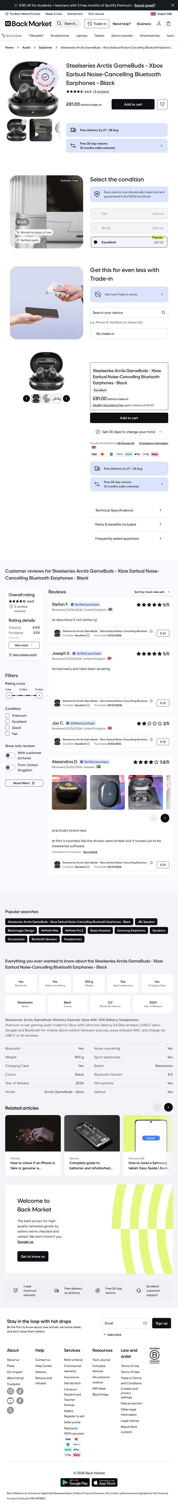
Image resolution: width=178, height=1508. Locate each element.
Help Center (43, 1366)
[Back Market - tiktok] (19, 1391)
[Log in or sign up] (159, 23)
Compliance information (153, 443)
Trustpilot (13, 1384)
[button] (45, 77)
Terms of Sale (130, 1372)
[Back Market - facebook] (19, 1400)
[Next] (66, 398)
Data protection (131, 1403)
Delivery (40, 1372)
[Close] (172, 5)
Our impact (15, 1372)
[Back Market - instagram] (10, 1391)
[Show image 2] (46, 398)
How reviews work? (25, 654)
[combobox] (129, 312)
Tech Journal (101, 1360)
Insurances (71, 1377)
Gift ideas (99, 1388)
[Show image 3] (57, 398)
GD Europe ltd (125, 443)
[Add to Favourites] (162, 104)
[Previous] (26, 398)
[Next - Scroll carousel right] (165, 818)
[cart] (168, 23)
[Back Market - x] (10, 1410)
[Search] (59, 23)
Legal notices (130, 1421)
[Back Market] (28, 23)
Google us (25, 1241)
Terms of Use (130, 1366)
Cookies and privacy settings (129, 1393)
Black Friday (100, 1394)
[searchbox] (71, 23)
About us (13, 1360)
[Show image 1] (36, 398)
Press (11, 1366)
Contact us (42, 1360)
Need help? (122, 23)
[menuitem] (60, 35)
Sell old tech (72, 1383)
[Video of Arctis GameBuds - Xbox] (41, 130)
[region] (89, 1146)
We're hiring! (15, 1378)
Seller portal (72, 1422)
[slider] (9, 695)
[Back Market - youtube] (10, 1400)
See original (90, 851)
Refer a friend (73, 1360)
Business (144, 23)
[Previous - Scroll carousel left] (153, 818)
